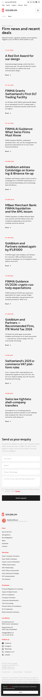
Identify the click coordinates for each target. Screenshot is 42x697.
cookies (10, 686)
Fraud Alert (28, 672)
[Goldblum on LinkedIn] (28, 2)
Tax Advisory (6, 579)
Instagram (8, 646)
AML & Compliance (8, 595)
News (3, 540)
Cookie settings (17, 672)
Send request (21, 498)
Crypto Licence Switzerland (11, 562)
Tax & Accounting (7, 603)
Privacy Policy (6, 672)
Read (16, 75)
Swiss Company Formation (10, 556)
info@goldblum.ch (8, 633)
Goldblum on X (9, 652)
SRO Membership (7, 568)
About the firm (7, 532)
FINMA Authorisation (9, 565)
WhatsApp (8, 649)
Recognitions (6, 535)
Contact (4, 546)
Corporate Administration (10, 600)
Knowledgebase (7, 538)
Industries (5, 543)
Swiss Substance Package (10, 573)
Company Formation (8, 597)
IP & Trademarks (7, 609)
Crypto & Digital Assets (9, 592)
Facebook (8, 643)
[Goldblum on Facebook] (36, 2)
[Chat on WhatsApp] (33, 2)
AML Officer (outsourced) (10, 570)
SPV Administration (8, 576)
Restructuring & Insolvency (10, 612)
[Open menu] (38, 10)
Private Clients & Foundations (11, 606)
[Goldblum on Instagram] (39, 2)
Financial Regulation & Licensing (12, 589)
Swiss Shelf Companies (9, 559)
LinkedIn (7, 655)
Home (4, 16)
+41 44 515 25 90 (10, 2)
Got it (20, 692)
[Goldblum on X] (31, 2)
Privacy (17, 491)
